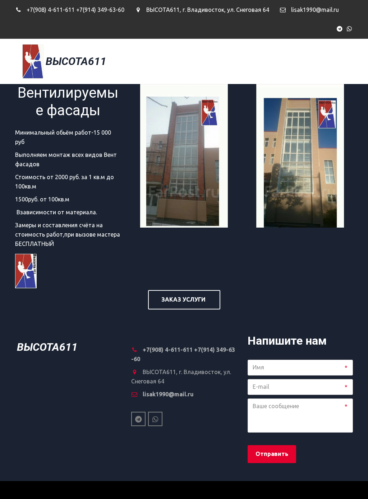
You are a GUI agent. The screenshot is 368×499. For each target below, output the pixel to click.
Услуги (297, 61)
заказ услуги (184, 299)
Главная (202, 61)
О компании (248, 61)
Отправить (272, 454)
